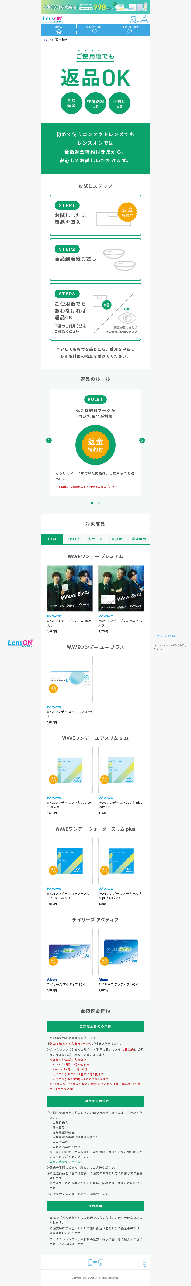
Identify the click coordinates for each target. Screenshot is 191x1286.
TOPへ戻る (21, 643)
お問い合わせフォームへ (67, 1161)
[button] (142, 440)
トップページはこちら (164, 636)
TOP (47, 40)
